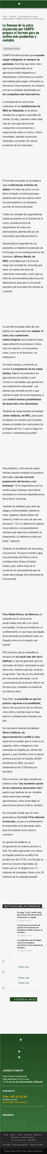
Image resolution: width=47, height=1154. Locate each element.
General (12, 16)
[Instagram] (11, 1122)
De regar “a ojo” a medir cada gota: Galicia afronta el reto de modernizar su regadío (29, 914)
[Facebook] (12, 894)
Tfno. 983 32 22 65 (15, 1096)
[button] (6, 4)
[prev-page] (4, 955)
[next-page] (8, 955)
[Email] (35, 894)
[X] (18, 894)
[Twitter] (23, 1122)
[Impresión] (41, 894)
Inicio (5, 16)
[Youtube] (17, 1122)
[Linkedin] (30, 894)
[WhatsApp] (24, 894)
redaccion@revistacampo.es (15, 1102)
